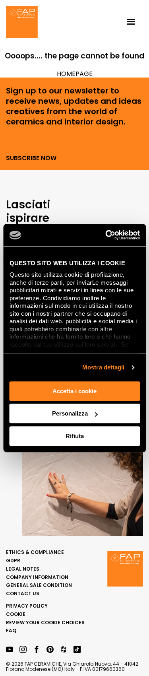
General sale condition (39, 585)
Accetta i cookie (74, 391)
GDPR (13, 560)
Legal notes (22, 568)
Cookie (15, 614)
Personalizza (70, 413)
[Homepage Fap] (22, 22)
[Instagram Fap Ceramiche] (23, 650)
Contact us (22, 593)
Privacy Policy (27, 605)
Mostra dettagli (103, 367)
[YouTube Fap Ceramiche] (9, 650)
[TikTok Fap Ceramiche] (77, 650)
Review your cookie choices (45, 622)
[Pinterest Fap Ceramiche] (50, 650)
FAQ (11, 630)
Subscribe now (31, 158)
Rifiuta (75, 436)
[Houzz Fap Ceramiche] (63, 650)
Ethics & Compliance (35, 552)
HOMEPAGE (75, 73)
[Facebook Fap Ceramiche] (36, 650)
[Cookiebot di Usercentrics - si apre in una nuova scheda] (106, 235)
